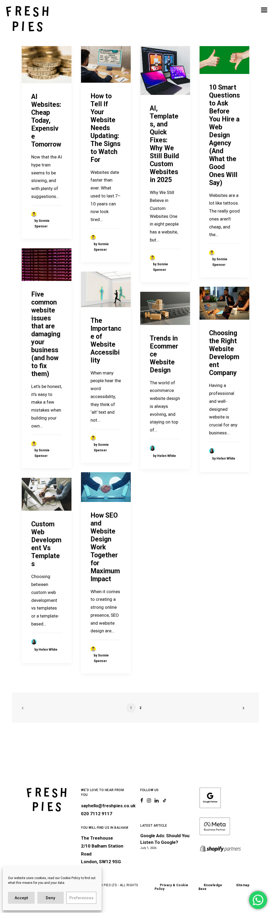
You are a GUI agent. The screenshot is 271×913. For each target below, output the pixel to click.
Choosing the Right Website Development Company (224, 353)
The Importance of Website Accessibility (106, 340)
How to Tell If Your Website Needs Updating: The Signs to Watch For (105, 128)
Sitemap (243, 885)
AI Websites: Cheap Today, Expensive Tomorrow (46, 120)
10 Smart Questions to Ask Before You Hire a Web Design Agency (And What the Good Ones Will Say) (224, 135)
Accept (21, 898)
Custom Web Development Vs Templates (46, 544)
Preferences (81, 898)
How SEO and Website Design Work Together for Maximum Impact (105, 547)
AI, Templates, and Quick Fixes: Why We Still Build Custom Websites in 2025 (164, 144)
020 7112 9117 (96, 813)
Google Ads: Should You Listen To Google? (164, 839)
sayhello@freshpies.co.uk (108, 805)
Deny (50, 898)
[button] (46, 64)
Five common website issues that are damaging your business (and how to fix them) (45, 334)
